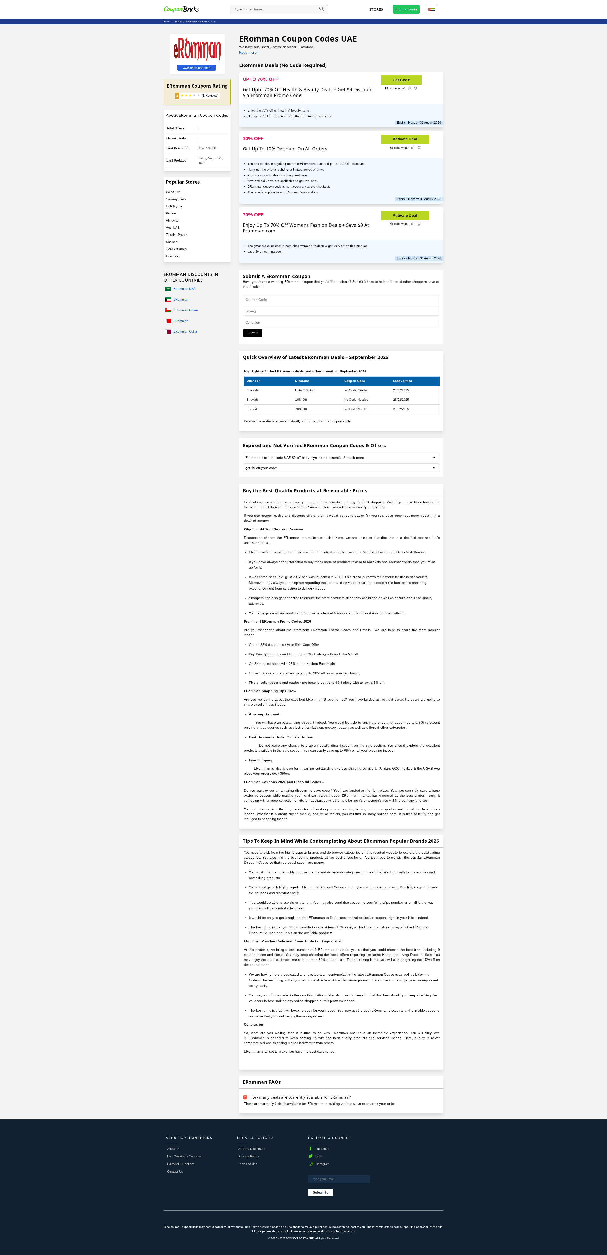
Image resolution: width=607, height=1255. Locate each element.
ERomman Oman (185, 310)
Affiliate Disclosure (251, 1149)
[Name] (321, 9)
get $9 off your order (261, 468)
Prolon (171, 213)
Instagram (322, 1164)
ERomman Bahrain (180, 321)
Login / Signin (406, 9)
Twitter (319, 1156)
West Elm (173, 192)
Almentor (173, 220)
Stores (376, 9)
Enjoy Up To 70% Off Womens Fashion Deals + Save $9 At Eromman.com (306, 228)
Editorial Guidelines (181, 1164)
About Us (173, 1149)
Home (167, 21)
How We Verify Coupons (184, 1156)
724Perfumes (176, 249)
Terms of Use (248, 1164)
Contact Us (175, 1171)
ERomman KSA (184, 289)
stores (178, 21)
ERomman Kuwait (180, 300)
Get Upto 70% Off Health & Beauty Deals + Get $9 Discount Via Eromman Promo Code (308, 92)
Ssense (171, 242)
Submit (253, 333)
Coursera (173, 256)
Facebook (322, 1149)
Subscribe (320, 1192)
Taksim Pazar (176, 235)
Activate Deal (405, 139)
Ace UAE (173, 227)
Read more (248, 52)
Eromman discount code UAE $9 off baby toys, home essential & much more (304, 458)
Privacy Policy (248, 1156)
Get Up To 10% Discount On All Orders (285, 149)
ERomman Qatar (185, 331)
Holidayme (174, 206)
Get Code (401, 80)
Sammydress (176, 199)
